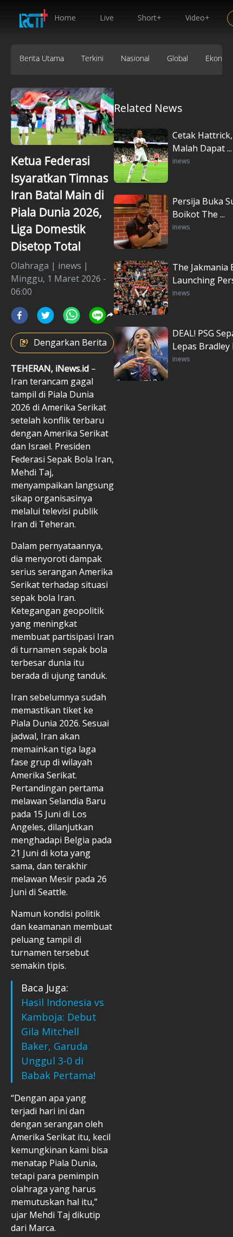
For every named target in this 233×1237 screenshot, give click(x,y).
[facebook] (19, 315)
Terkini (92, 58)
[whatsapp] (71, 315)
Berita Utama (42, 58)
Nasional (135, 58)
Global (177, 58)
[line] (97, 315)
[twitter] (45, 315)
